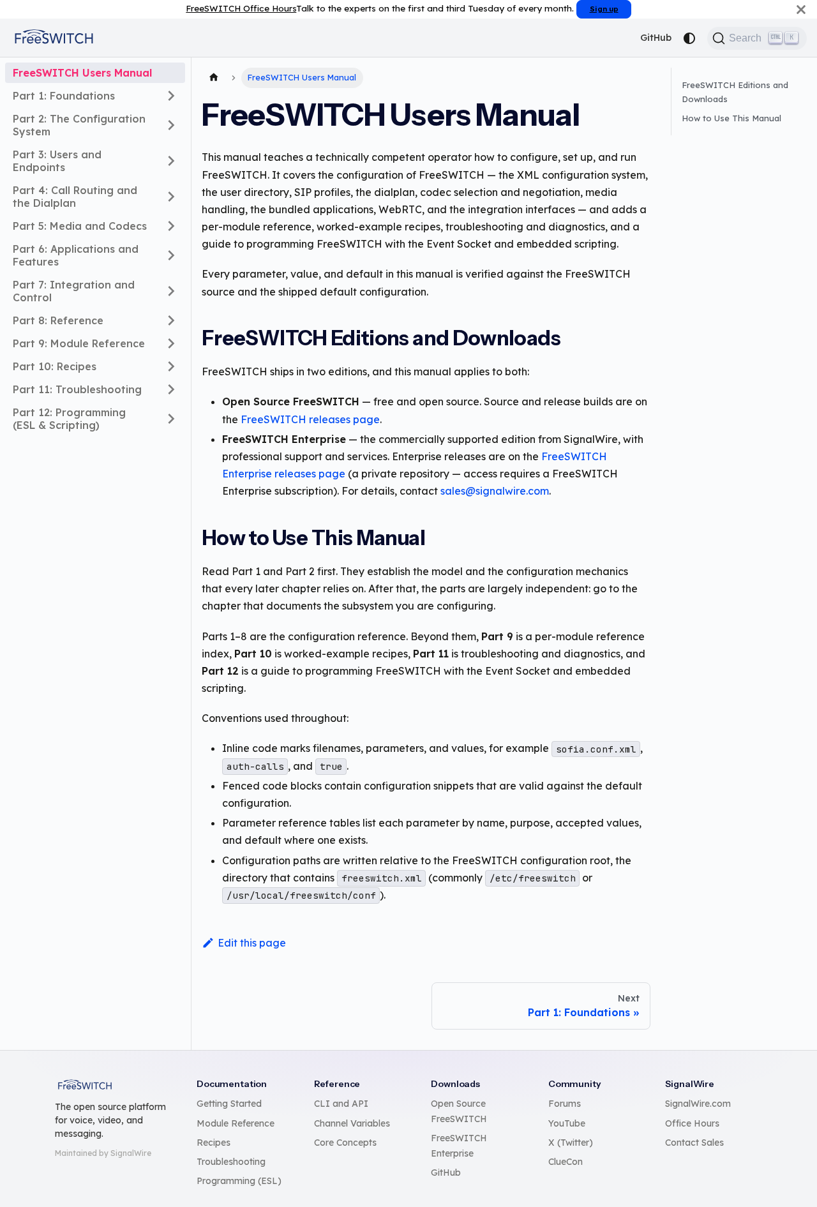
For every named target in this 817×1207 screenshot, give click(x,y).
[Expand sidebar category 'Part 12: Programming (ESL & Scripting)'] (171, 418)
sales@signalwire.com (494, 490)
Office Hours (692, 1123)
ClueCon (565, 1161)
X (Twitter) (570, 1142)
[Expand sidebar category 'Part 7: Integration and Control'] (171, 291)
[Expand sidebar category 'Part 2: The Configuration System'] (171, 125)
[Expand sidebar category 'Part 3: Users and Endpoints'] (171, 160)
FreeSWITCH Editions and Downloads (735, 92)
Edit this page (252, 942)
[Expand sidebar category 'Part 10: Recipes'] (171, 366)
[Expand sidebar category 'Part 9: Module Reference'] (171, 343)
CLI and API (341, 1103)
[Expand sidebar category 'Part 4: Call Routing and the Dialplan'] (171, 196)
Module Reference (235, 1123)
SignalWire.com (698, 1103)
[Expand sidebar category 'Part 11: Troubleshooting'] (171, 389)
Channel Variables (352, 1123)
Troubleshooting (231, 1161)
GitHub (655, 37)
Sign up (604, 8)
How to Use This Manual (731, 118)
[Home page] (214, 78)
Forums (564, 1103)
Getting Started (229, 1103)
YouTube (566, 1123)
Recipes (213, 1142)
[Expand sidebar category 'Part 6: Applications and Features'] (171, 255)
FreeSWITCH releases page (310, 419)
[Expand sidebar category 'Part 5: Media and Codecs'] (171, 226)
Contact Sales (694, 1142)
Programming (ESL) (239, 1181)
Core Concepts (345, 1142)
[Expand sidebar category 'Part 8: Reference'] (171, 320)
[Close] (801, 9)
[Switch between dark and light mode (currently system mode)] (689, 38)
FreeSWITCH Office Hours (241, 8)
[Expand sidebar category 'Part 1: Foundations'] (171, 96)
